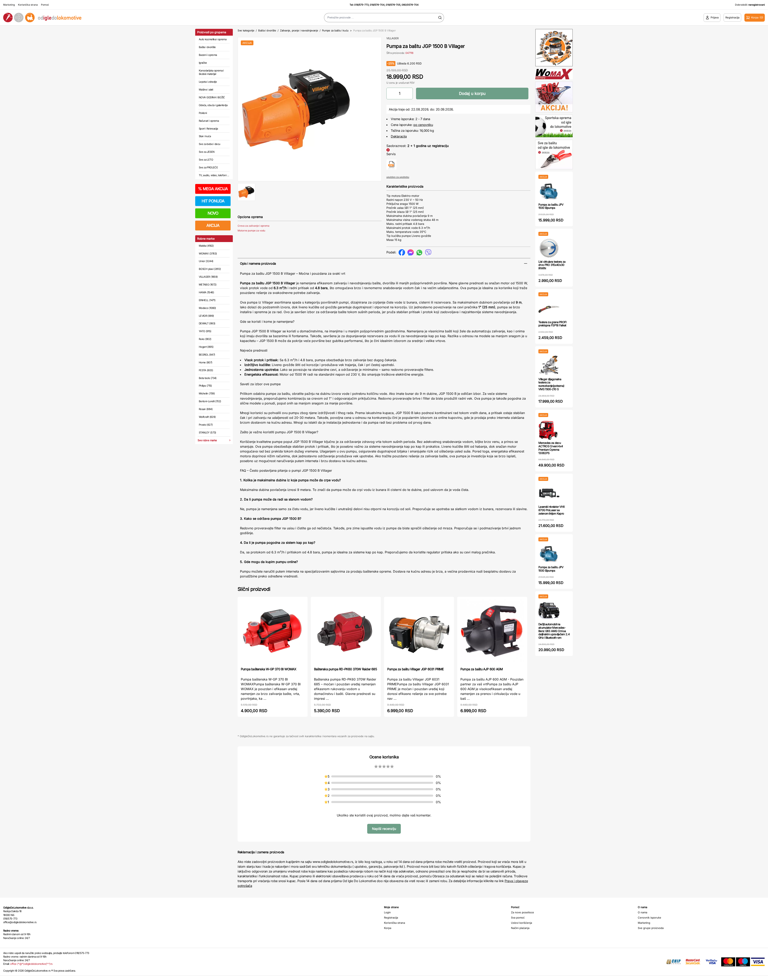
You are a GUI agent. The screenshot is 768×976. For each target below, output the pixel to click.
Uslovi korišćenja (521, 922)
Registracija (391, 917)
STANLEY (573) (207, 432)
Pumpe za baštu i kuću (335, 30)
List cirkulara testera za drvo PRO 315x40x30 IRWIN (552, 265)
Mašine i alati (206, 89)
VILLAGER (392, 38)
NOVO (213, 213)
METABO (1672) (208, 284)
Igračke (203, 62)
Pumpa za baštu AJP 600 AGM (481, 669)
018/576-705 (393, 4)
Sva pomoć (518, 917)
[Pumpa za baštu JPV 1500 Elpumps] (548, 190)
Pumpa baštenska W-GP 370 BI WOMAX (268, 669)
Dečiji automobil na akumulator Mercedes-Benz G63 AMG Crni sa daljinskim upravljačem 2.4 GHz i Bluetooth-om (554, 630)
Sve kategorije (246, 30)
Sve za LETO (206, 159)
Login (387, 912)
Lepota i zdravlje (208, 81)
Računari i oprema (209, 120)
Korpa (387, 928)
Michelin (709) (207, 393)
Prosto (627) (206, 424)
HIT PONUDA (213, 201)
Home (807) (205, 362)
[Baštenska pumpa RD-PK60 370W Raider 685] (346, 631)
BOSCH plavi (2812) (210, 268)
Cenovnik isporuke (649, 917)
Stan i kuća (205, 136)
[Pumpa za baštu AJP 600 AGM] (492, 631)
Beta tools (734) (208, 378)
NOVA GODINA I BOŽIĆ (212, 97)
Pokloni (203, 113)
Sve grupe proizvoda (651, 928)
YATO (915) (205, 331)
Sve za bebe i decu (209, 144)
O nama (642, 912)
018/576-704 (377, 4)
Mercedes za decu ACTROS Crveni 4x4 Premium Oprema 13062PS (550, 447)
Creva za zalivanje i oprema (253, 225)
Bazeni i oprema (208, 54)
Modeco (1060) (207, 308)
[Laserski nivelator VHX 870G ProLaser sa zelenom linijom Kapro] (548, 493)
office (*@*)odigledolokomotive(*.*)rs (31, 963)
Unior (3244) (206, 261)
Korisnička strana (28, 4)
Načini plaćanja (520, 928)
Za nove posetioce (522, 912)
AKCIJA (212, 225)
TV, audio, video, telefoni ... (214, 175)
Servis (391, 154)
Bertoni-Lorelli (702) (210, 401)
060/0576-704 (410, 4)
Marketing (9, 4)
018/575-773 (361, 4)
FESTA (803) (206, 370)
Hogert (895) (206, 346)
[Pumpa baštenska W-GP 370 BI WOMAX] (272, 631)
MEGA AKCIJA (213, 188)
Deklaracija (399, 136)
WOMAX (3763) (208, 253)
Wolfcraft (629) (207, 416)
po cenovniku (423, 125)
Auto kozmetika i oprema (212, 39)
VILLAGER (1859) (208, 276)
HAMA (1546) (206, 292)
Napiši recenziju (384, 829)
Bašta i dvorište (207, 47)
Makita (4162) (206, 245)
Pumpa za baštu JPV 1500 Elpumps (550, 206)
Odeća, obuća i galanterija (213, 105)
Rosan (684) (206, 409)
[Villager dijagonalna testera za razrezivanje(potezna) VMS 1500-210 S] (548, 365)
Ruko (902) (205, 339)
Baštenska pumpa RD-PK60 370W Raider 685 (345, 669)
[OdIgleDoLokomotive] (96, 17)
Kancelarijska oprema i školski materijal (211, 72)
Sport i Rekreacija (208, 128)
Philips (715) (205, 385)
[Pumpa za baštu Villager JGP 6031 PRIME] (419, 631)
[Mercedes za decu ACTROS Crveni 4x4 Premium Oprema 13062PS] (548, 429)
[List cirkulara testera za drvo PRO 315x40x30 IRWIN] (548, 247)
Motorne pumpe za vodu (251, 230)
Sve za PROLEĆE (208, 167)
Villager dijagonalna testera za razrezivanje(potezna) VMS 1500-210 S (551, 384)
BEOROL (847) (207, 354)
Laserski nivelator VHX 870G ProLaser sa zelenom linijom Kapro (551, 510)
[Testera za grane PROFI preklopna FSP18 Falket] (548, 308)
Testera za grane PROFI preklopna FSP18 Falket (552, 323)
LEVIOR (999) (206, 315)
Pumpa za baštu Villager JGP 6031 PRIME (415, 669)
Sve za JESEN (206, 151)
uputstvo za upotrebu (397, 177)
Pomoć (45, 4)
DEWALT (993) (207, 323)
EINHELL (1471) (207, 300)
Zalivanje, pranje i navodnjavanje (299, 30)
